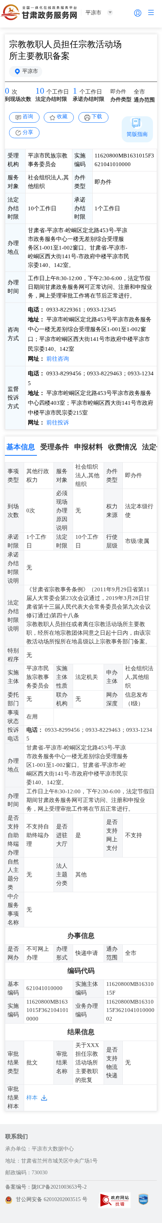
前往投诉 (57, 422)
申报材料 (88, 447)
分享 (28, 132)
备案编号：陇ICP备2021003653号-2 (46, 1187)
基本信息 (20, 447)
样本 (32, 1098)
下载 (97, 116)
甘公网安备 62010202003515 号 (51, 1199)
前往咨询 (57, 359)
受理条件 (54, 447)
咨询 (28, 116)
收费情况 (122, 447)
